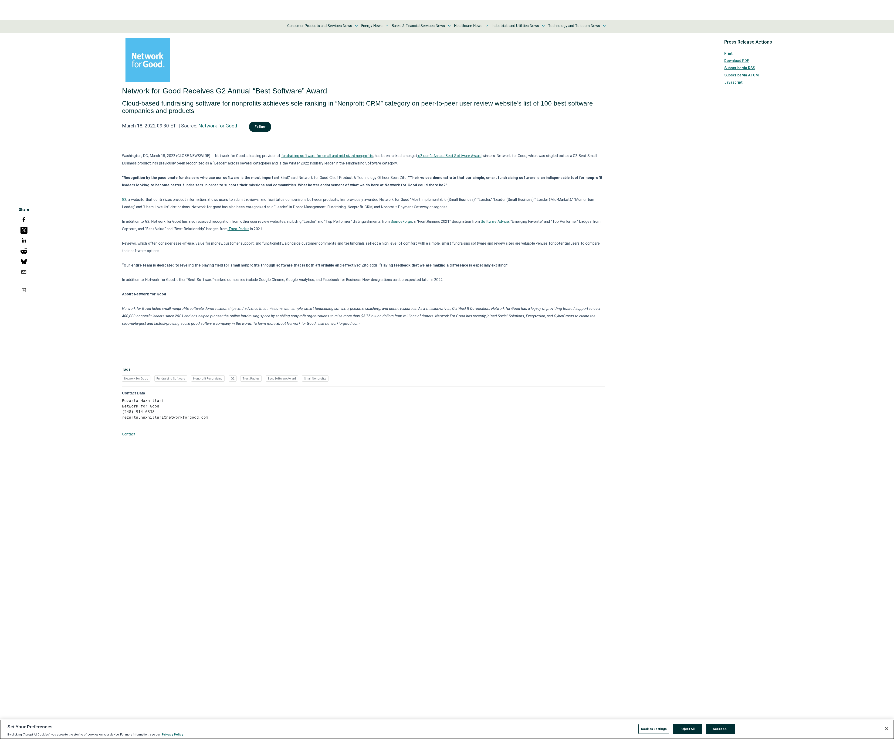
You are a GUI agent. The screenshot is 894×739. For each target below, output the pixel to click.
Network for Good (217, 126)
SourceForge (401, 221)
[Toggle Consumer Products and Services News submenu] (356, 26)
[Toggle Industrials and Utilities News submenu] (543, 26)
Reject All (688, 728)
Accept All (720, 728)
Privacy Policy (172, 734)
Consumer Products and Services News (319, 26)
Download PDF (736, 60)
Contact (128, 434)
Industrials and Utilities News (515, 26)
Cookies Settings (654, 728)
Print (728, 53)
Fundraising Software (170, 378)
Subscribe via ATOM (741, 75)
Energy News (372, 26)
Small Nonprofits (315, 378)
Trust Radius (238, 229)
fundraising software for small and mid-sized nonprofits (327, 156)
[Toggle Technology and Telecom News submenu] (604, 26)
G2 (124, 199)
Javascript (733, 82)
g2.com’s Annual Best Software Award (449, 156)
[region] (447, 729)
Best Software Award (282, 378)
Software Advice (494, 221)
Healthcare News (468, 26)
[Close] (886, 729)
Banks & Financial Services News (418, 26)
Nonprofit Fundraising (208, 378)
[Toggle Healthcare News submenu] (486, 26)
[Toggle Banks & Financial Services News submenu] (449, 26)
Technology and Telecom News (574, 26)
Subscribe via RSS (739, 68)
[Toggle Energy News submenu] (387, 26)
